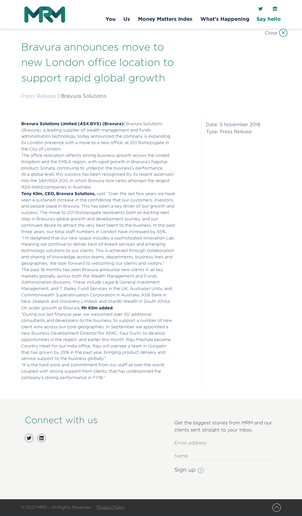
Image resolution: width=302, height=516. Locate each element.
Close (271, 32)
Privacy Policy (111, 507)
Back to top (277, 507)
